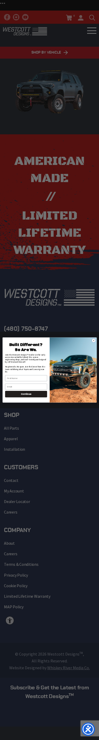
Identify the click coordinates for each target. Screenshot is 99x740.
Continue (26, 394)
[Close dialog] (93, 340)
